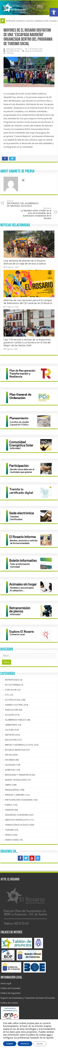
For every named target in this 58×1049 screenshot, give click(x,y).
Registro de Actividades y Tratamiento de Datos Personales (28, 998)
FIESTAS (8, 755)
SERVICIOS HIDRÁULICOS (17, 820)
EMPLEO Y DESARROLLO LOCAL (19, 745)
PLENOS (8, 805)
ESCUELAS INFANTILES (15, 750)
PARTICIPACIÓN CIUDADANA (18, 800)
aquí (49, 1035)
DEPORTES (10, 735)
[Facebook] (20, 858)
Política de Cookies (9, 1003)
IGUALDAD (10, 765)
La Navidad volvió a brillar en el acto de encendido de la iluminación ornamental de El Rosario (36, 213)
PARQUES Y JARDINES (14, 795)
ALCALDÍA (9, 715)
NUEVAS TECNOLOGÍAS (16, 780)
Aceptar (9, 1044)
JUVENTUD (10, 770)
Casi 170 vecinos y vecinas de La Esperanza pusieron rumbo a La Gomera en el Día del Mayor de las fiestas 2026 (27, 342)
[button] (54, 12)
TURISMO (9, 830)
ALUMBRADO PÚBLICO (15, 720)
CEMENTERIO (11, 725)
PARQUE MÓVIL (12, 790)
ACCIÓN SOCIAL (12, 51)
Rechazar (25, 1044)
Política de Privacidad (10, 988)
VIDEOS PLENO (12, 840)
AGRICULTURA (11, 710)
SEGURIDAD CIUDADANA (16, 815)
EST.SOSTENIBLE (12, 685)
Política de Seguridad (10, 993)
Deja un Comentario (33, 51)
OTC (7, 695)
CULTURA (9, 730)
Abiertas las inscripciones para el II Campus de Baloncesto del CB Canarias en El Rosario (28, 302)
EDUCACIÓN (11, 740)
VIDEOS (8, 835)
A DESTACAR (10, 690)
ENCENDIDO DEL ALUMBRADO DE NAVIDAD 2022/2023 (23, 203)
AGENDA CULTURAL (14, 705)
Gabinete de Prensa (14, 49)
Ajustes (40, 1044)
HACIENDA (10, 760)
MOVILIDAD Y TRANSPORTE (18, 775)
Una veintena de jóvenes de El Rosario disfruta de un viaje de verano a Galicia (25, 262)
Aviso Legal (6, 983)
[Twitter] (26, 858)
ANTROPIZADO (12, 680)
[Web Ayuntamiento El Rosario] (29, 7)
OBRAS (8, 785)
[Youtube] (31, 858)
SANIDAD (9, 810)
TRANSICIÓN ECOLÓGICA (17, 825)
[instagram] (37, 858)
